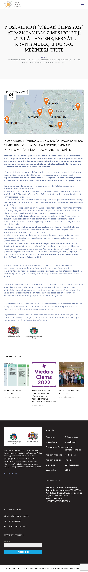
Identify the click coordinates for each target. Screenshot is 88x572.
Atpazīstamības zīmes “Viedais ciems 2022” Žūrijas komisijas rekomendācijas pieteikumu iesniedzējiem (44, 396)
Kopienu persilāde (54, 460)
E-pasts (7, 541)
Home (42, 57)
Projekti (68, 460)
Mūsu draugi (51, 442)
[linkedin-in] (12, 473)
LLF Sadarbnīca (72, 465)
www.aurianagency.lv (73, 568)
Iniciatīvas (50, 465)
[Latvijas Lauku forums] (13, 4)
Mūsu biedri (70, 442)
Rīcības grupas (71, 437)
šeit (52, 309)
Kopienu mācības (54, 455)
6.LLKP (68, 470)
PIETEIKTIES (23, 552)
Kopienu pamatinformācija (73, 448)
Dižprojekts (51, 470)
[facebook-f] (5, 473)
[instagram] (16, 473)
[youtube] (9, 473)
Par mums (50, 437)
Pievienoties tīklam (55, 447)
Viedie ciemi (70, 455)
